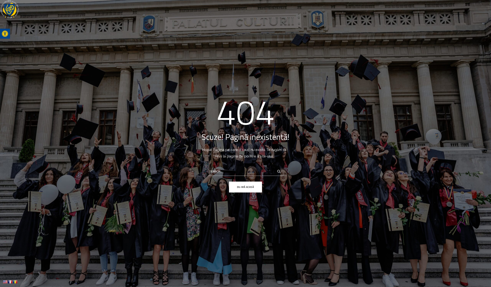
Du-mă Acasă (245, 187)
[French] (10, 281)
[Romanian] (15, 281)
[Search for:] (245, 171)
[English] (5, 281)
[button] (5, 34)
